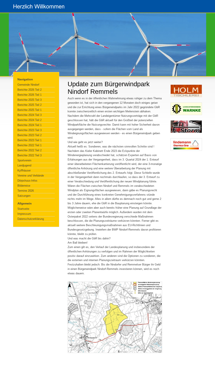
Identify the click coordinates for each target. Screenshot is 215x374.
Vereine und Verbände (30, 175)
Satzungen (23, 195)
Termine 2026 (25, 190)
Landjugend (24, 165)
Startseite (23, 208)
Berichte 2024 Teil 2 (29, 120)
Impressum (24, 213)
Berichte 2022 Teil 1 (29, 145)
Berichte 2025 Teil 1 (29, 109)
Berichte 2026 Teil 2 (29, 89)
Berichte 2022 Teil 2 (29, 150)
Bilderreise (23, 185)
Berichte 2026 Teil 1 (29, 94)
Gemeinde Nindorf (28, 84)
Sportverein (24, 160)
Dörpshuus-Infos (27, 180)
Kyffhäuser (24, 170)
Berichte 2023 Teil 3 (29, 130)
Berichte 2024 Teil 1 (29, 125)
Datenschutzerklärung (30, 218)
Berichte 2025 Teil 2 (29, 104)
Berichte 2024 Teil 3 (29, 115)
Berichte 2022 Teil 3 (29, 155)
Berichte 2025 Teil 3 (29, 99)
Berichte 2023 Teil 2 (29, 135)
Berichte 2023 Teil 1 (29, 140)
